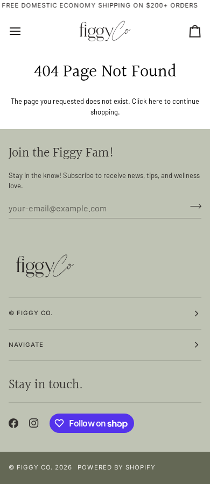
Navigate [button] (26, 344)
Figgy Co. (35, 467)
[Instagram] (34, 423)
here (156, 101)
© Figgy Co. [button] (31, 313)
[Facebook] (13, 423)
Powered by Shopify (116, 467)
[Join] (192, 206)
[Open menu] (25, 31)
